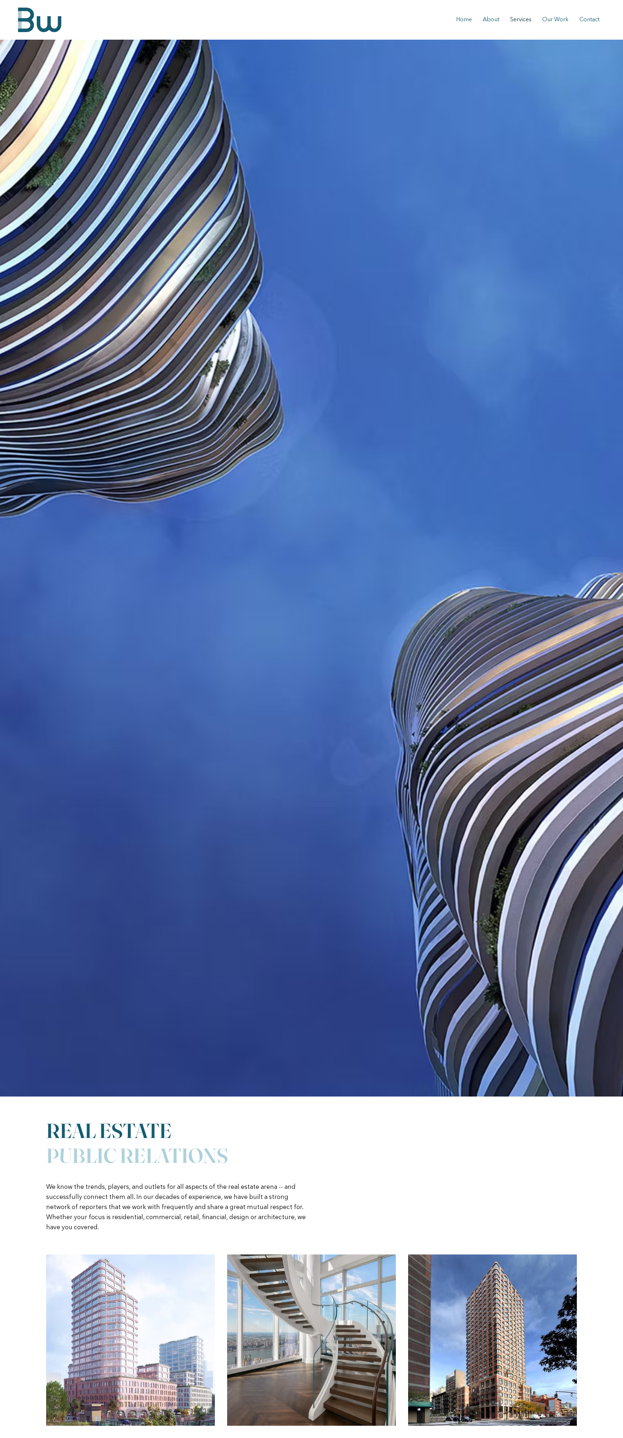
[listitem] (130, 1340)
